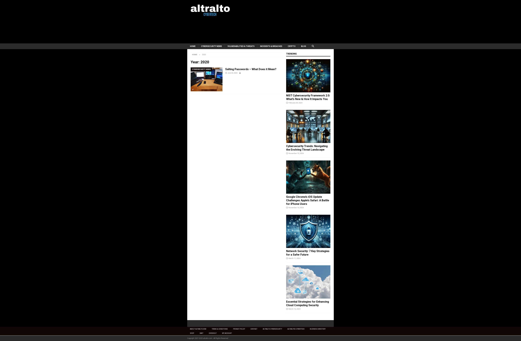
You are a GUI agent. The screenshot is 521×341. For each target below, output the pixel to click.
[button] (313, 46)
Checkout (213, 333)
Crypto (292, 46)
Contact (253, 329)
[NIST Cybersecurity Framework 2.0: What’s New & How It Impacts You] (308, 75)
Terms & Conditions (220, 329)
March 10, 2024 (294, 309)
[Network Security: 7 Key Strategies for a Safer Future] (308, 231)
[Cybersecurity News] (207, 79)
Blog (303, 46)
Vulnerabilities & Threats (241, 46)
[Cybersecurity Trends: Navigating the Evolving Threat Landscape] (308, 126)
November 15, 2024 (296, 153)
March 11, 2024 (294, 258)
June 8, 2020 (232, 73)
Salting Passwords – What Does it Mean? (250, 69)
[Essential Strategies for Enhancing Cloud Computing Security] (308, 282)
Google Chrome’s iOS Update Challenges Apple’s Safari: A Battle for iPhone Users (307, 200)
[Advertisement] (284, 22)
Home (193, 46)
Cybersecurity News (211, 46)
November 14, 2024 (296, 208)
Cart (201, 333)
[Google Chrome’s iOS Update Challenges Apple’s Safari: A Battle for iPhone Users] (308, 177)
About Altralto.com (198, 329)
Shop (192, 333)
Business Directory (318, 329)
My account (227, 333)
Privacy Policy (239, 329)
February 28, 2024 (295, 103)
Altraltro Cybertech (295, 329)
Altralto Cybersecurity (272, 329)
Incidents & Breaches (271, 46)
